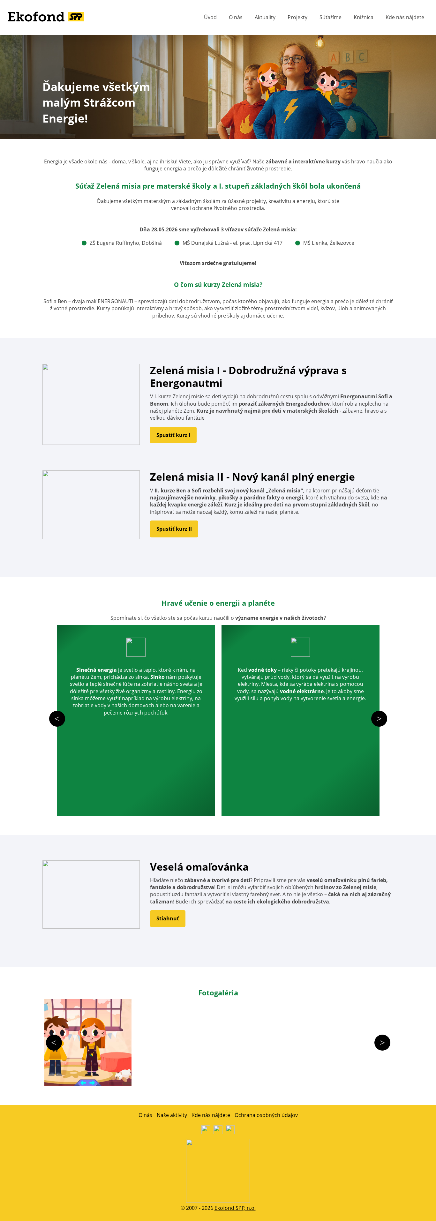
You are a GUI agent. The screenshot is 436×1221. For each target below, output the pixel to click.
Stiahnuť (167, 918)
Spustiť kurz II (174, 528)
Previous (57, 719)
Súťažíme (330, 17)
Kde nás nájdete (405, 17)
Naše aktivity (172, 1115)
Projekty (297, 17)
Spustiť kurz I (173, 434)
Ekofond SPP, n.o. (235, 1207)
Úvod (210, 17)
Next (379, 719)
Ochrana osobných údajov (266, 1115)
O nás (236, 17)
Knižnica (363, 17)
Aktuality (265, 17)
